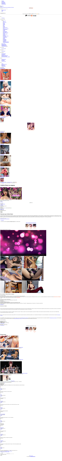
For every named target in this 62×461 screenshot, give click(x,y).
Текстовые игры (5, 29)
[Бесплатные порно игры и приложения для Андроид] (7, 7)
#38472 (1, 415)
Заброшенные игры (4, 45)
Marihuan (1, 407)
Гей (3, 21)
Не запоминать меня (3, 454)
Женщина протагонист (6, 41)
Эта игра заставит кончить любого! (34, 331)
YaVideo (8, 451)
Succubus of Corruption (24, 373)
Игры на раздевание (5, 32)
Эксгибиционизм (5, 27)
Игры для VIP (3, 43)
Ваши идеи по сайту (4, 64)
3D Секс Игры (3, 48)
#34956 (1, 435)
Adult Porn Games (4, 59)
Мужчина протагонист (6, 42)
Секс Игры (3, 60)
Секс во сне (4, 36)
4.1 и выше (1, 205)
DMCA (6, 451)
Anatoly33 (1, 434)
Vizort (1, 394)
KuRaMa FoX (2, 427)
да (4, 382)
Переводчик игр (4, 53)
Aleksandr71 (1, 440)
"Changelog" (2, 220)
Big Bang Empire (21, 347)
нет (4, 348)
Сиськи (4, 30)
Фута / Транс (4, 22)
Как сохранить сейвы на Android (6, 56)
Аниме (4, 33)
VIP (2, 11)
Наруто (4, 26)
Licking (4, 34)
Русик (1, 420)
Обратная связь (3, 3)
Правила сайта (3, 65)
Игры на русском (4, 44)
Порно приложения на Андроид (18, 318)
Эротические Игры (4, 46)
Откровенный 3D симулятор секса (31, 130)
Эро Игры (3, 1)
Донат (2, 10)
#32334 (1, 448)
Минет (4, 23)
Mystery (4, 38)
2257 (4, 451)
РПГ (3, 25)
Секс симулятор (5, 31)
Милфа (4, 24)
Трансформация (5, 37)
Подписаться (1, 304)
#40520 (1, 389)
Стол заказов (3, 54)
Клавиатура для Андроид (5, 55)
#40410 (1, 402)
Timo (0, 388)
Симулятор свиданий (5, 28)
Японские (4, 35)
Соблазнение (4, 40)
